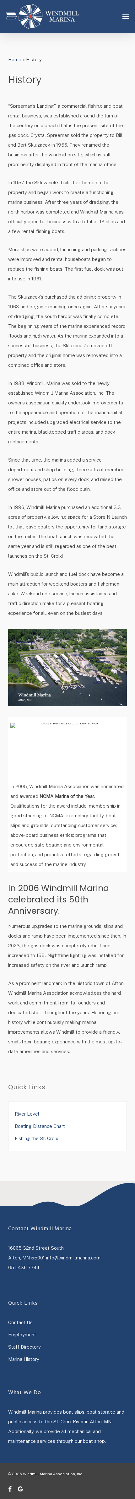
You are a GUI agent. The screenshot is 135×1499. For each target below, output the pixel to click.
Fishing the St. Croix (36, 1138)
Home (14, 59)
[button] (125, 16)
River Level (27, 1114)
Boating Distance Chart (40, 1126)
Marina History (23, 1359)
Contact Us (20, 1322)
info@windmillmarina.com (73, 1257)
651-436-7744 (23, 1267)
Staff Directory (24, 1347)
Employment (22, 1334)
